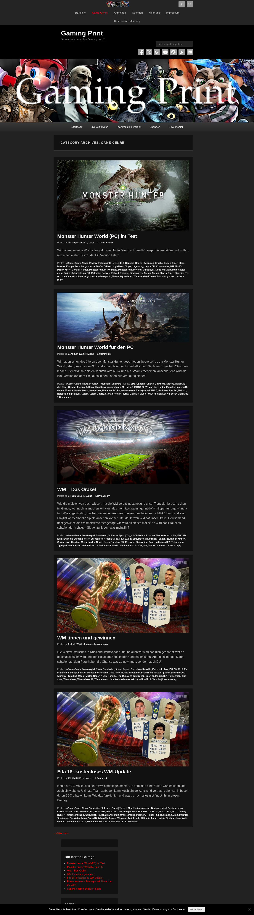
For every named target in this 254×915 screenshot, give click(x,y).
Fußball (161, 539)
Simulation (101, 535)
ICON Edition (90, 815)
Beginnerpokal (159, 808)
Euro (134, 811)
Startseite (80, 12)
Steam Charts (159, 273)
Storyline (179, 273)
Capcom (129, 263)
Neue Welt (160, 269)
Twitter (149, 52)
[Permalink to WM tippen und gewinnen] (123, 595)
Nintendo (172, 269)
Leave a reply (106, 242)
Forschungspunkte (85, 266)
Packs (131, 815)
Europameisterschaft (102, 539)
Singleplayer (136, 273)
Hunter (61, 815)
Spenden (137, 12)
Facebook (141, 52)
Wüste (115, 276)
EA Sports (99, 811)
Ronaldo (115, 542)
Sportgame (63, 818)
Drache (159, 263)
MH (172, 266)
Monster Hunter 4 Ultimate (103, 269)
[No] (249, 909)
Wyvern (138, 276)
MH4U (60, 269)
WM (145, 545)
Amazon (145, 808)
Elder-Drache (69, 387)
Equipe (127, 811)
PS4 (157, 815)
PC (88, 273)
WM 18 (151, 545)
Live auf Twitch (99, 126)
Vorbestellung (173, 818)
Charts (138, 263)
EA (91, 811)
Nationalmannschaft (108, 815)
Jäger (128, 266)
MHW (67, 269)
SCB (173, 815)
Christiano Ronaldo (144, 535)
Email (190, 52)
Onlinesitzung (78, 273)
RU (122, 542)
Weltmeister (74, 545)
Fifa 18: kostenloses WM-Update (94, 771)
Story (171, 273)
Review (93, 263)
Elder (175, 263)
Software (116, 383)
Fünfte (99, 266)
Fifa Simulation (136, 539)
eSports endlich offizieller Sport (84, 888)
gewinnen (180, 539)
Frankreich (151, 539)
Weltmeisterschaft (108, 545)
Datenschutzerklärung (127, 20)
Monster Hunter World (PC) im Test (97, 236)
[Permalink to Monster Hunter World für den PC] (123, 317)
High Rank (118, 266)
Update (161, 818)
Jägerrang (137, 266)
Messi (84, 542)
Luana (92, 242)
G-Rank (108, 266)
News (85, 263)
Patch (139, 815)
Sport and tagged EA (159, 542)
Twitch (131, 818)
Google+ (157, 52)
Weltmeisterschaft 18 (131, 545)
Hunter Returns (74, 815)
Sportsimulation (78, 818)
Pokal (151, 815)
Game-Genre (100, 12)
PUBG (154, 390)
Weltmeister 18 (90, 545)
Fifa (116, 539)
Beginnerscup (175, 808)
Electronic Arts (164, 535)
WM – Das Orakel (76, 489)
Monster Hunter (80, 269)
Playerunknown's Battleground (133, 390)
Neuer (99, 542)
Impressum (172, 12)
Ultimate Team (149, 818)
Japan (147, 266)
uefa (138, 818)
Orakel (123, 815)
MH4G (178, 266)
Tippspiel (62, 545)
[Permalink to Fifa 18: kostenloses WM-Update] (123, 729)
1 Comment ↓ (104, 354)
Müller (92, 542)
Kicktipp (75, 542)
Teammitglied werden (129, 126)
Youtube (161, 545)
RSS (182, 52)
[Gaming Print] (117, 4)
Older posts (61, 833)
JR (153, 266)
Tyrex (126, 394)
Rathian (106, 273)
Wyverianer (126, 276)
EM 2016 (182, 535)
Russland (130, 542)
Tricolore (122, 818)
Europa (70, 266)
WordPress (173, 52)
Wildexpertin (104, 276)
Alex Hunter (134, 808)
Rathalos (96, 273)
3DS (122, 263)
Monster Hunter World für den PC (95, 347)
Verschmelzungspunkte (84, 276)
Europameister (82, 539)
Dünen (167, 263)
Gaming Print (82, 33)
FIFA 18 (123, 539)
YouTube (165, 52)
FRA (169, 811)
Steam (147, 273)
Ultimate (66, 276)
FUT (174, 811)
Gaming (182, 811)
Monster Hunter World (130, 269)
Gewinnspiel (175, 126)
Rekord (115, 273)
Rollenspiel (104, 263)
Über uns (154, 12)
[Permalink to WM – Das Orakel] (123, 447)
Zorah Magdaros (165, 276)
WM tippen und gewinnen (86, 638)
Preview (93, 383)
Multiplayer (148, 269)
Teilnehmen (177, 542)
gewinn (170, 539)
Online (67, 273)
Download (149, 263)
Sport (122, 535)
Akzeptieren (196, 909)
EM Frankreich (65, 539)
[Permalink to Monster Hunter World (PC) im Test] (123, 195)
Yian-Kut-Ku (149, 276)
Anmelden (120, 12)
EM (174, 535)
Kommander (162, 266)
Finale (155, 811)
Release (124, 273)
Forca (162, 811)
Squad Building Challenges (102, 818)
